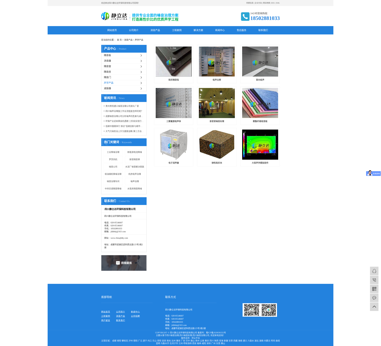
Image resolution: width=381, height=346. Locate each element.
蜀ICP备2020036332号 (216, 333)
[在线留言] (374, 298)
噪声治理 (135, 181)
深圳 (209, 343)
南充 (169, 341)
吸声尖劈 (217, 80)
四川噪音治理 (172, 335)
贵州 (197, 341)
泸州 (131, 341)
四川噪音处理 (185, 335)
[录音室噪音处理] (217, 103)
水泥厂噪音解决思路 (134, 167)
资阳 (159, 341)
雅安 (178, 341)
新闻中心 (220, 30)
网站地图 (266, 3)
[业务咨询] (374, 271)
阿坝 (273, 341)
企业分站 (258, 3)
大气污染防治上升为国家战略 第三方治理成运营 (125, 131)
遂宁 (145, 341)
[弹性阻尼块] (217, 145)
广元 (140, 341)
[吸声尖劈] (217, 62)
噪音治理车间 (113, 181)
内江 (150, 341)
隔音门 (107, 77)
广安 (183, 341)
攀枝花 (125, 341)
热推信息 (249, 3)
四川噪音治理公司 (201, 335)
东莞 (218, 343)
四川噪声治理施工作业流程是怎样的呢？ (124, 111)
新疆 (226, 341)
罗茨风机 (113, 159)
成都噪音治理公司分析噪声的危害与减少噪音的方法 (125, 116)
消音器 (107, 60)
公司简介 (133, 30)
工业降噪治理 (113, 152)
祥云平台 (196, 338)
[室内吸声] (260, 62)
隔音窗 (107, 66)
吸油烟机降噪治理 (113, 174)
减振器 (107, 88)
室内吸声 (260, 80)
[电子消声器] (174, 145)
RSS (273, 3)
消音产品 (155, 30)
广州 (213, 343)
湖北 (256, 341)
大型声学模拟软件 (260, 163)
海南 (240, 341)
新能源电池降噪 (134, 152)
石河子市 (174, 343)
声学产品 (139, 40)
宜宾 (164, 341)
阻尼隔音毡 (173, 80)
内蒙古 (267, 341)
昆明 (158, 343)
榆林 (199, 343)
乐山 (154, 341)
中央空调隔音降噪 (113, 189)
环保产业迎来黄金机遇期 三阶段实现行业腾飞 (125, 121)
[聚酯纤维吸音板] (260, 103)
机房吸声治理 (134, 174)
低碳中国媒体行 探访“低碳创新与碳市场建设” (125, 126)
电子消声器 (173, 163)
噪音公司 (113, 167)
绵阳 (119, 341)
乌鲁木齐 (165, 343)
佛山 (223, 343)
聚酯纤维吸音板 (260, 121)
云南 (202, 341)
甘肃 (231, 341)
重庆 (207, 341)
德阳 (135, 341)
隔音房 (107, 72)
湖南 (261, 341)
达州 (173, 341)
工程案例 (177, 30)
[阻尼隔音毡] (174, 62)
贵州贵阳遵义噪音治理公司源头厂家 (122, 106)
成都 (114, 341)
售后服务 (241, 30)
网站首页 (112, 30)
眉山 (192, 341)
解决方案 (198, 30)
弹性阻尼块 (217, 163)
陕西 (216, 341)
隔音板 (107, 55)
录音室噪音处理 (217, 121)
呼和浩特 (187, 343)
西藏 (235, 341)
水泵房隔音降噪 (134, 189)
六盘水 (251, 341)
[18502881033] (374, 280)
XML (278, 3)
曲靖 (278, 341)
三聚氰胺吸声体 (173, 121)
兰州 (181, 343)
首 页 (119, 40)
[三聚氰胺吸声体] (174, 103)
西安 (194, 343)
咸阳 (204, 343)
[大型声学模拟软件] (260, 145)
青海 (221, 341)
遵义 (245, 341)
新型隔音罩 (134, 159)
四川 (212, 341)
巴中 (188, 341)
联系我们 (263, 30)
